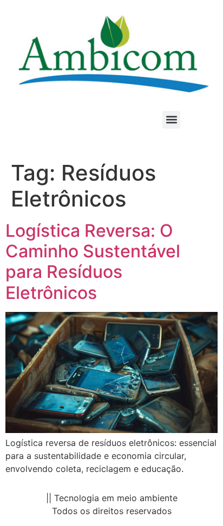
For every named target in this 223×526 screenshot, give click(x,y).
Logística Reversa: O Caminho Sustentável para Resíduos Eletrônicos (92, 261)
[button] (171, 120)
